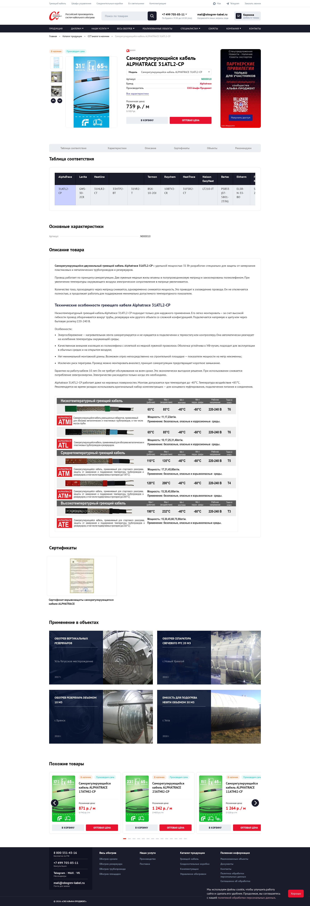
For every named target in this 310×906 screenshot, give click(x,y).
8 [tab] (157, 838)
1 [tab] (124, 838)
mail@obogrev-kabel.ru (212, 14)
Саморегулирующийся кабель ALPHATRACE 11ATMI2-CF (242, 787)
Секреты (213, 28)
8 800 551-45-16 (65, 853)
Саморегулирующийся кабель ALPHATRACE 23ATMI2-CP (168, 787)
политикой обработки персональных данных (246, 897)
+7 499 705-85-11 (173, 14)
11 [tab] (171, 838)
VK (78, 873)
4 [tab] (138, 838)
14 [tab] (185, 838)
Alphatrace (206, 83)
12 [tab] (176, 838)
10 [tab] (166, 838)
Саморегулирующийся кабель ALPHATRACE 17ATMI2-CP (95, 787)
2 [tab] (129, 838)
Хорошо (296, 893)
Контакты (255, 28)
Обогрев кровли (108, 858)
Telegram (59, 873)
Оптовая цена (190, 120)
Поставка (145, 863)
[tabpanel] (85, 803)
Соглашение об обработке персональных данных (235, 882)
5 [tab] (143, 838)
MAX (71, 873)
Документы (226, 863)
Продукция (55, 28)
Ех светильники (136, 3)
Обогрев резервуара (110, 863)
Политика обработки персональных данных (233, 875)
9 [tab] (162, 838)
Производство (148, 858)
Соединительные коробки (110, 3)
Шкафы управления (81, 3)
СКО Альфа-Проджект (199, 88)
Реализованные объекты (157, 28)
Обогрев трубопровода (112, 869)
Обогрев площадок (110, 874)
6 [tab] (148, 838)
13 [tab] (180, 838)
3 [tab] (134, 838)
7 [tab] (152, 838)
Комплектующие (157, 3)
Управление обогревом (193, 874)
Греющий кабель (57, 3)
